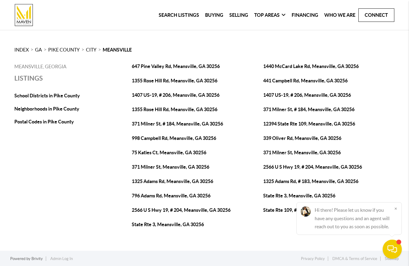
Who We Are (339, 15)
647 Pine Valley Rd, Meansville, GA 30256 (176, 66)
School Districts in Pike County (47, 95)
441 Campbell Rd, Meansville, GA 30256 (305, 80)
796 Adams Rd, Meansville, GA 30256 (171, 195)
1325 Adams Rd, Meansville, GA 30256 (172, 181)
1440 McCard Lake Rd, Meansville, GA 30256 (311, 66)
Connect (376, 15)
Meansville (117, 49)
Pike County (64, 49)
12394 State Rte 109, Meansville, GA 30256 (309, 123)
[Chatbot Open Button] (392, 249)
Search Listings (179, 15)
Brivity (37, 258)
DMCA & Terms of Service (354, 258)
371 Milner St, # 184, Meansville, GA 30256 (309, 109)
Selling (238, 15)
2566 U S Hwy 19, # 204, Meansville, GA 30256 (312, 166)
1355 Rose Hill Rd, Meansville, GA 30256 (174, 80)
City (91, 49)
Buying (214, 15)
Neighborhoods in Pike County (46, 108)
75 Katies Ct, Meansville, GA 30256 (169, 152)
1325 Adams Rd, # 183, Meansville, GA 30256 (310, 181)
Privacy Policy (313, 258)
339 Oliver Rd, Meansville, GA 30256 (302, 138)
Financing (305, 15)
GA (38, 49)
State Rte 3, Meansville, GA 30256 (299, 195)
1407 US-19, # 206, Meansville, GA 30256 (175, 95)
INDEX (21, 49)
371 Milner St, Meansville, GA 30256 (302, 152)
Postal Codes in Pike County (44, 121)
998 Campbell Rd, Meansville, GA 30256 (174, 138)
